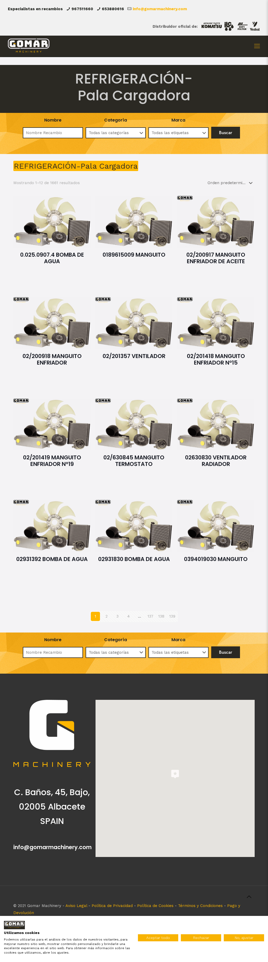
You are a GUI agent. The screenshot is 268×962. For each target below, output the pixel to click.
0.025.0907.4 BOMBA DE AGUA (52, 258)
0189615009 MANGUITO (134, 255)
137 (150, 616)
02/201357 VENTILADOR (134, 356)
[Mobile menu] (257, 46)
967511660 (82, 9)
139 (172, 616)
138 (161, 616)
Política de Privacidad (112, 905)
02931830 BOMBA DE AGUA (134, 559)
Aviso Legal (76, 905)
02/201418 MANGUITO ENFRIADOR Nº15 (216, 359)
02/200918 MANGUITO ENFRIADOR (52, 359)
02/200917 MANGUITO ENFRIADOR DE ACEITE (215, 258)
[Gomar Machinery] (28, 46)
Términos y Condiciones (200, 905)
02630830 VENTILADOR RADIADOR (216, 461)
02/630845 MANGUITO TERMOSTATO (133, 461)
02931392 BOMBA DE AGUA (52, 559)
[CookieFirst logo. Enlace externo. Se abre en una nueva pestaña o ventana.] (14, 925)
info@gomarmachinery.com (160, 9)
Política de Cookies (155, 905)
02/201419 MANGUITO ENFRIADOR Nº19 (52, 461)
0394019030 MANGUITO (216, 559)
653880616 (113, 9)
